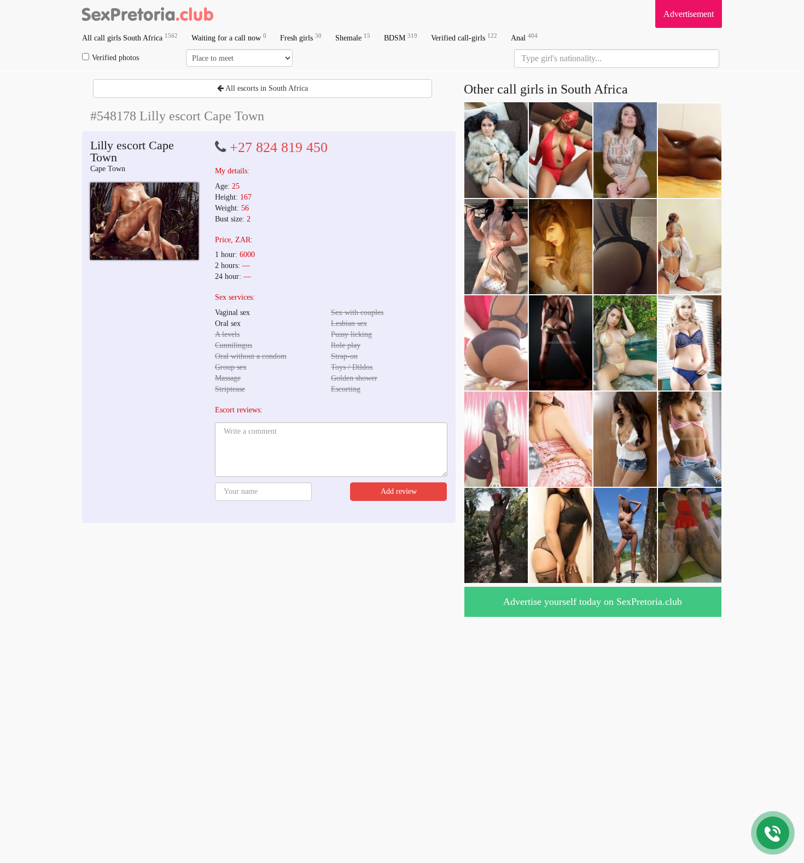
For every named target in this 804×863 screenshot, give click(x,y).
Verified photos (115, 58)
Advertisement (688, 14)
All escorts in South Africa (266, 88)
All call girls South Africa (130, 37)
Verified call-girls (464, 37)
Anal (524, 37)
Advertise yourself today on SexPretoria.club (592, 601)
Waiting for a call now (228, 37)
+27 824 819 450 (279, 147)
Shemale (352, 37)
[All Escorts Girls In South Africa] (148, 13)
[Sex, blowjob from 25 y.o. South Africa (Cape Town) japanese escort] (144, 221)
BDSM (400, 37)
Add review (399, 491)
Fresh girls (301, 37)
